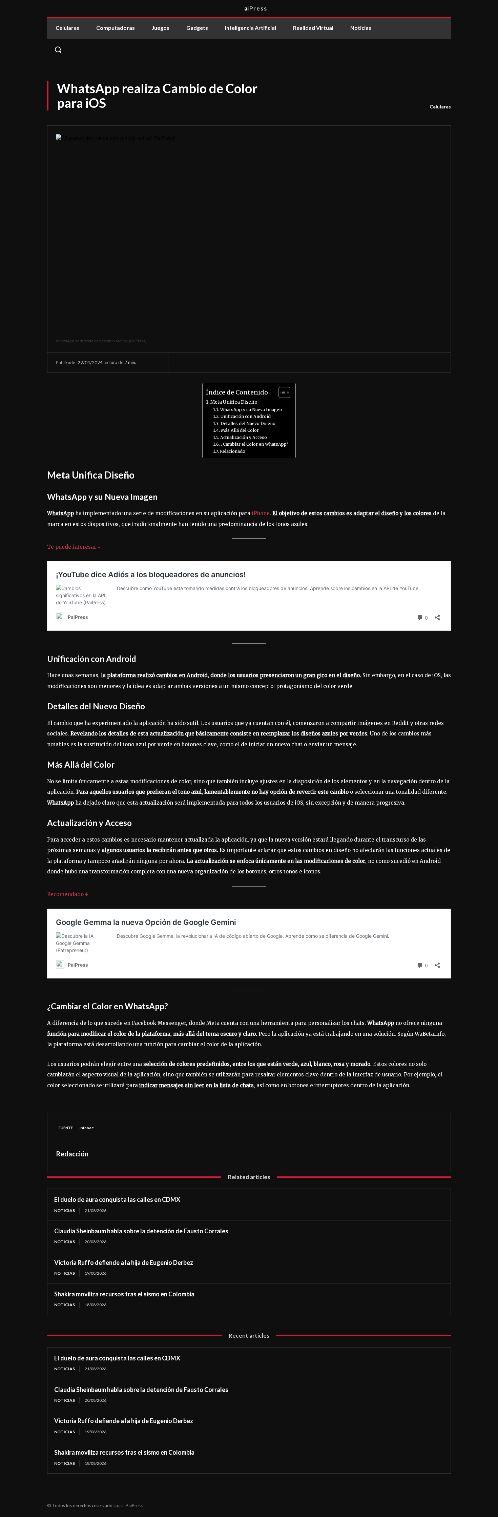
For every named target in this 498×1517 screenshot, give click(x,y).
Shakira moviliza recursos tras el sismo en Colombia (124, 1294)
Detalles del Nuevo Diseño (248, 423)
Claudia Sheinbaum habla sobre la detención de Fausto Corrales (141, 1231)
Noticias (64, 1210)
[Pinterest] (274, 1127)
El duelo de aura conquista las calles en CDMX (117, 1199)
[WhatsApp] (289, 1127)
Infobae (87, 1127)
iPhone (261, 513)
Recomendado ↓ (67, 894)
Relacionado (232, 451)
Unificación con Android (245, 416)
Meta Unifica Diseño (233, 402)
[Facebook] (242, 1127)
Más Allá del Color (239, 430)
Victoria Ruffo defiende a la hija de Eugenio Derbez (123, 1262)
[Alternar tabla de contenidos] (281, 392)
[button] (249, 49)
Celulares (440, 106)
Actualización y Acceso (243, 437)
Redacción (72, 1154)
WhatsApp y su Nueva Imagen (251, 409)
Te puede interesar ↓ (74, 547)
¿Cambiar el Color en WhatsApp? (254, 444)
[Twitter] (258, 1127)
